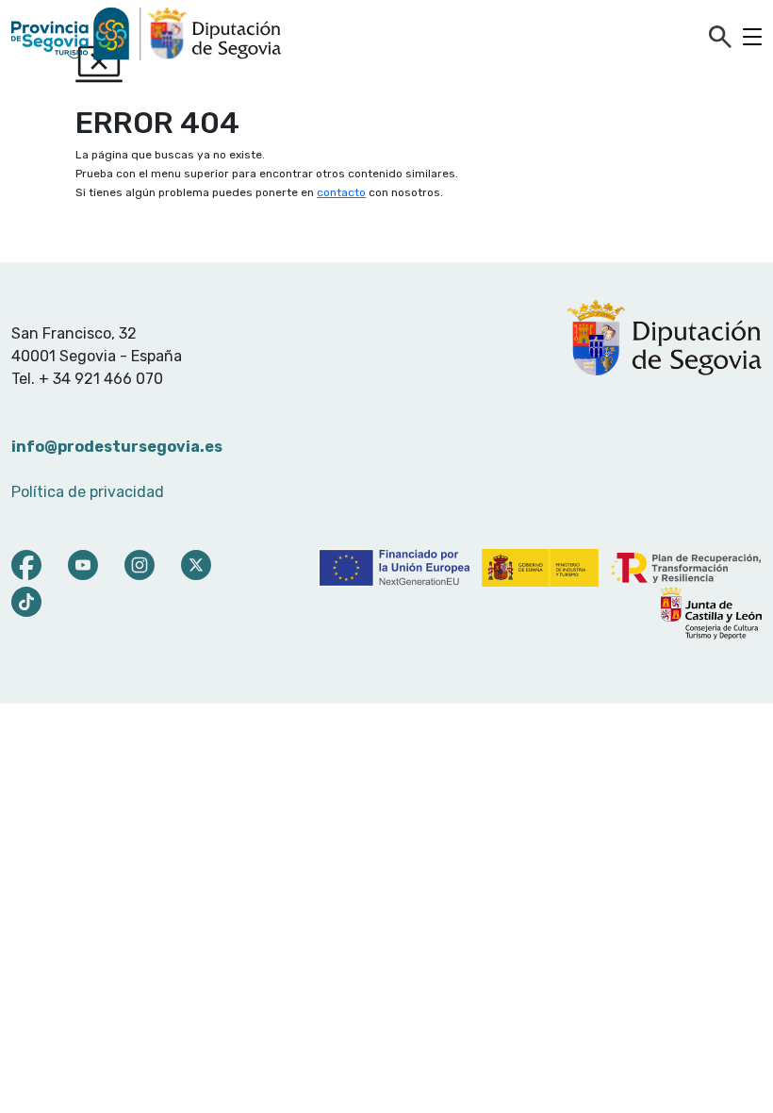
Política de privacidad (87, 492)
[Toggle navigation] (752, 36)
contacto (341, 192)
